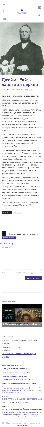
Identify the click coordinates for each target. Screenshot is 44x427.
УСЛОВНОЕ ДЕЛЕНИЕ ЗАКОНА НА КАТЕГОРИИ (19, 340)
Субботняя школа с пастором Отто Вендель (19, 354)
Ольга (4, 396)
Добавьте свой (9, 238)
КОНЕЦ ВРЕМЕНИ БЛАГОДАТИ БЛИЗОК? (17, 369)
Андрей (5, 383)
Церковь (17, 212)
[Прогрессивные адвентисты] (22, 11)
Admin (9, 89)
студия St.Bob (22, 426)
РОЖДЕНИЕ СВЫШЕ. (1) (11, 347)
